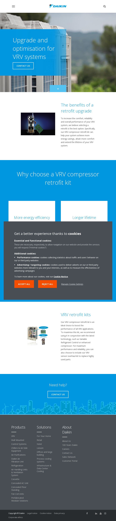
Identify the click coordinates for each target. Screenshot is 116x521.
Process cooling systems (44, 460)
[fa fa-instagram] (105, 513)
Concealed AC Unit (19, 483)
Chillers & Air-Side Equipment (19, 449)
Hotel (39, 444)
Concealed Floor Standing (18, 488)
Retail (39, 440)
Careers (65, 449)
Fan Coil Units (17, 494)
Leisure (40, 448)
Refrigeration (17, 465)
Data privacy (59, 513)
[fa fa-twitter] (91, 513)
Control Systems (18, 444)
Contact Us (67, 453)
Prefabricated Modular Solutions (19, 499)
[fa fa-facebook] (87, 513)
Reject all (47, 284)
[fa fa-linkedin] (96, 513)
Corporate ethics (15, 517)
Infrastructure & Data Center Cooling (44, 468)
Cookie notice (45, 513)
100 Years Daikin (70, 445)
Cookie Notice (61, 276)
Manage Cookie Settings (72, 284)
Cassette (15, 479)
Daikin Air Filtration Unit (17, 460)
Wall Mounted (17, 440)
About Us (66, 441)
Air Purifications (18, 454)
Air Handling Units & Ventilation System (19, 472)
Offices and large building (44, 453)
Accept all (24, 284)
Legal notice (32, 513)
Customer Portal (69, 461)
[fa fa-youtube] (100, 513)
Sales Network (69, 457)
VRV (13, 436)
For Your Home (44, 436)
